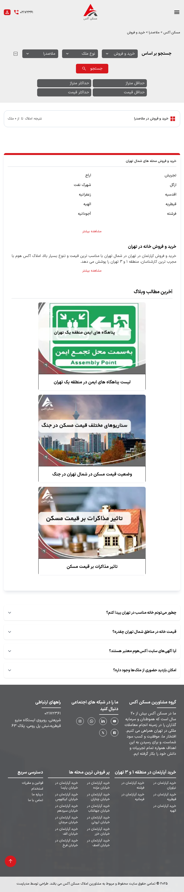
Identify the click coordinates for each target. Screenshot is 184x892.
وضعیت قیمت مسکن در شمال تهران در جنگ (92, 474)
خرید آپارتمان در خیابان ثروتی (98, 820)
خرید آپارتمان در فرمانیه (132, 797)
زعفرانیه (85, 194)
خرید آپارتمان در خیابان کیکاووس (66, 797)
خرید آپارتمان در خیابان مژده (98, 785)
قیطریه (171, 204)
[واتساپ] (91, 721)
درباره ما (37, 794)
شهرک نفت (82, 185)
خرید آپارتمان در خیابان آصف (98, 843)
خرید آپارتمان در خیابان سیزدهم (66, 808)
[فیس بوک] (114, 733)
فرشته (171, 214)
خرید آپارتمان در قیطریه (164, 797)
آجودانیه (84, 214)
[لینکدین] (103, 721)
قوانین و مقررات (32, 783)
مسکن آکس (171, 32)
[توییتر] (103, 733)
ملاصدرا (154, 32)
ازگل (173, 185)
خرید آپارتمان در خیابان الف (66, 831)
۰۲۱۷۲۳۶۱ (53, 713)
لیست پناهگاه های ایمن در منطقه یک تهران (92, 382)
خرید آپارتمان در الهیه (164, 808)
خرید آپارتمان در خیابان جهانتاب (98, 808)
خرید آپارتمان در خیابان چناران (98, 797)
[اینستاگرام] (80, 721)
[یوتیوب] (114, 721)
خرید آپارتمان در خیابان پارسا (66, 785)
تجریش (170, 175)
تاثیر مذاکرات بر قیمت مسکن (92, 567)
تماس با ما (35, 800)
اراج (88, 175)
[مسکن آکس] (90, 12)
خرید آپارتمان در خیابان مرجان (66, 820)
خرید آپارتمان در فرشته (132, 785)
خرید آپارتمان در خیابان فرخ (66, 843)
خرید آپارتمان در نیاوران (164, 785)
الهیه (87, 204)
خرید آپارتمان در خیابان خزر (98, 831)
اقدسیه (170, 194)
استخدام (37, 788)
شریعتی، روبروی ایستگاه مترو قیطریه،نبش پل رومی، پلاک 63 (36, 723)
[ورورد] (7, 12)
